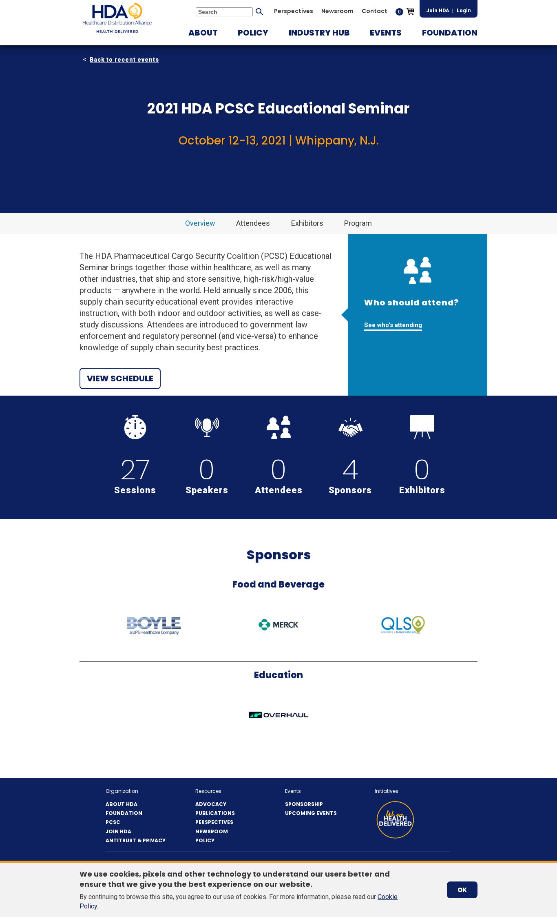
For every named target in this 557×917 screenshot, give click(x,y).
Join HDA (437, 10)
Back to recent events (124, 59)
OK (462, 890)
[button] (203, 33)
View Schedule (120, 378)
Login (464, 10)
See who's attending (393, 325)
